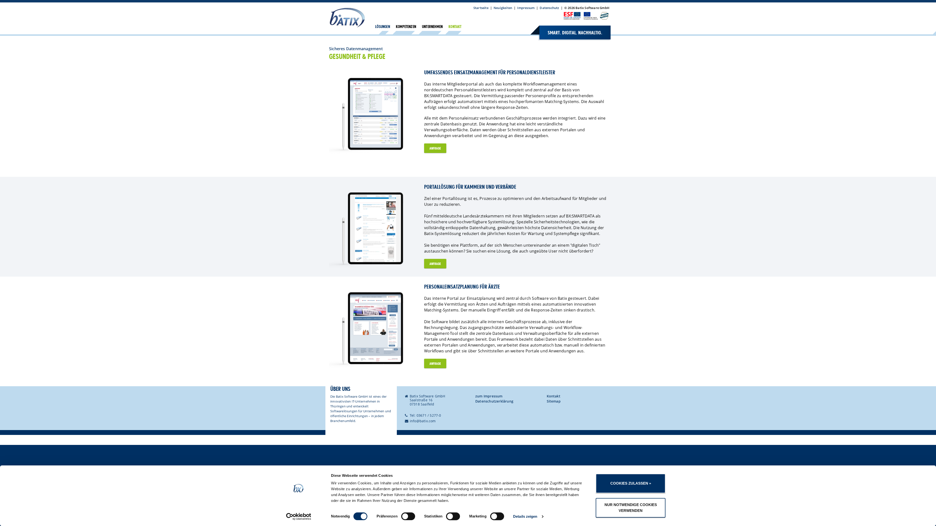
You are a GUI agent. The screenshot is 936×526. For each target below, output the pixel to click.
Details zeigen (525, 516)
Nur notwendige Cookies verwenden (630, 508)
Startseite (480, 8)
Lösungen (382, 27)
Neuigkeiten (503, 8)
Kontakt (454, 27)
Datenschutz (549, 8)
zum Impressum (489, 396)
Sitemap (554, 401)
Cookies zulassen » (630, 483)
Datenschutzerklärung (494, 401)
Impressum (526, 8)
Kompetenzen (406, 27)
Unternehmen (432, 27)
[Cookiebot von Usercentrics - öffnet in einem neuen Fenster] (298, 516)
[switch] (408, 516)
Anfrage (435, 148)
